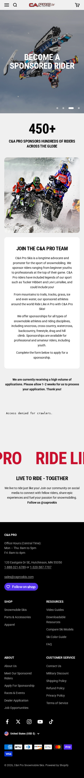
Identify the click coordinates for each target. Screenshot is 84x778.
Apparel (9, 624)
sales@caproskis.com (19, 577)
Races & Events (14, 693)
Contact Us (53, 666)
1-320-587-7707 (40, 567)
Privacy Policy (55, 695)
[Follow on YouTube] (40, 722)
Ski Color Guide (56, 637)
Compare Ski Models (59, 629)
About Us (10, 666)
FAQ (49, 644)
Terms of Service (57, 703)
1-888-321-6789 (15, 567)
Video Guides (55, 610)
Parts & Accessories (17, 617)
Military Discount (57, 673)
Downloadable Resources (55, 619)
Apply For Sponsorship (19, 685)
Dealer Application (16, 700)
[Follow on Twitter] (18, 722)
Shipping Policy (56, 681)
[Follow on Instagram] (29, 722)
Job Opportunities (16, 708)
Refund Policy (55, 688)
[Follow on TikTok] (51, 722)
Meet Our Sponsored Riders (18, 676)
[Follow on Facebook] (7, 722)
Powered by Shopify (56, 765)
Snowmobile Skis (15, 610)
